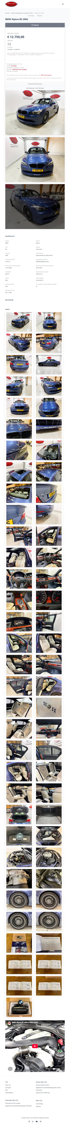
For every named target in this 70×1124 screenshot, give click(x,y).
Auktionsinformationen (35, 84)
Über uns (8, 1085)
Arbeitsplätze (9, 1092)
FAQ (6, 1090)
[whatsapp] (32, 1121)
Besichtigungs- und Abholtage (35, 88)
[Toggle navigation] (63, 4)
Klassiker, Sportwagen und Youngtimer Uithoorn (22, 13)
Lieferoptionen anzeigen (19, 69)
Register (38, 1106)
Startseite (7, 13)
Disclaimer (39, 1090)
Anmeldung (39, 1104)
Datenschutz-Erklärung (42, 1092)
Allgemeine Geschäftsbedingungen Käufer (48, 1087)
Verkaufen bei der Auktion (12, 1103)
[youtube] (37, 1121)
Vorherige (31, 15)
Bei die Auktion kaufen (42, 1085)
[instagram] (40, 1121)
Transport (8, 1087)
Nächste (39, 15)
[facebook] (29, 1121)
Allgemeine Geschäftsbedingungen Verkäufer (18, 1106)
